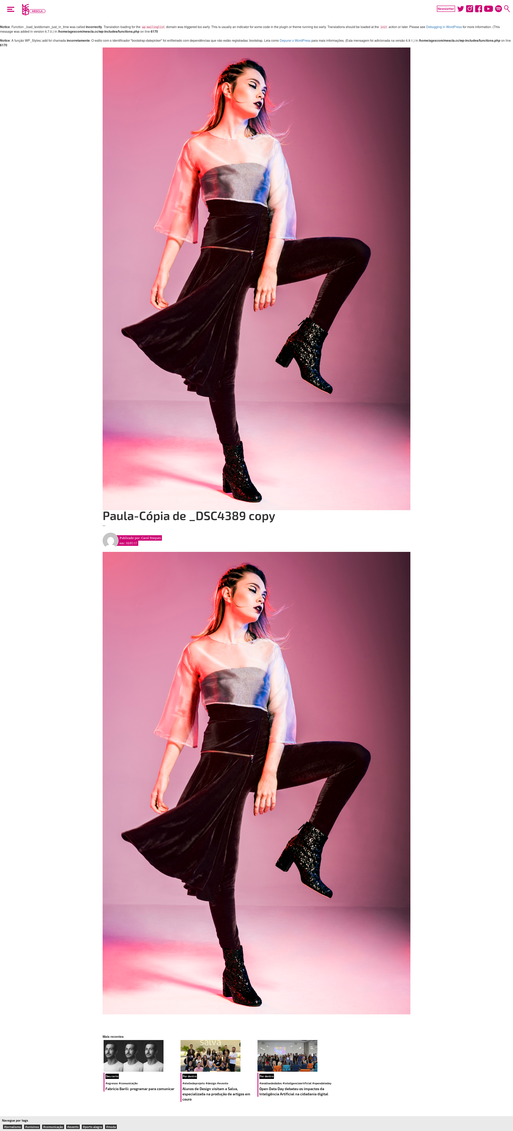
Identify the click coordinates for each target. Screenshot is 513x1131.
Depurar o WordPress (295, 40)
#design (211, 1083)
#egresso (111, 1083)
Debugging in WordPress (444, 26)
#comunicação (128, 1083)
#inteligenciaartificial (297, 1083)
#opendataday (321, 1083)
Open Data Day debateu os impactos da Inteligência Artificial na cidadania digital (294, 1091)
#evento (222, 1083)
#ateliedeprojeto (193, 1083)
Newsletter (446, 8)
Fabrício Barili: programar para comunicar (140, 1089)
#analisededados (270, 1083)
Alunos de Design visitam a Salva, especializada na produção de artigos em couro (216, 1094)
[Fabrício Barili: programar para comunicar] (141, 1055)
